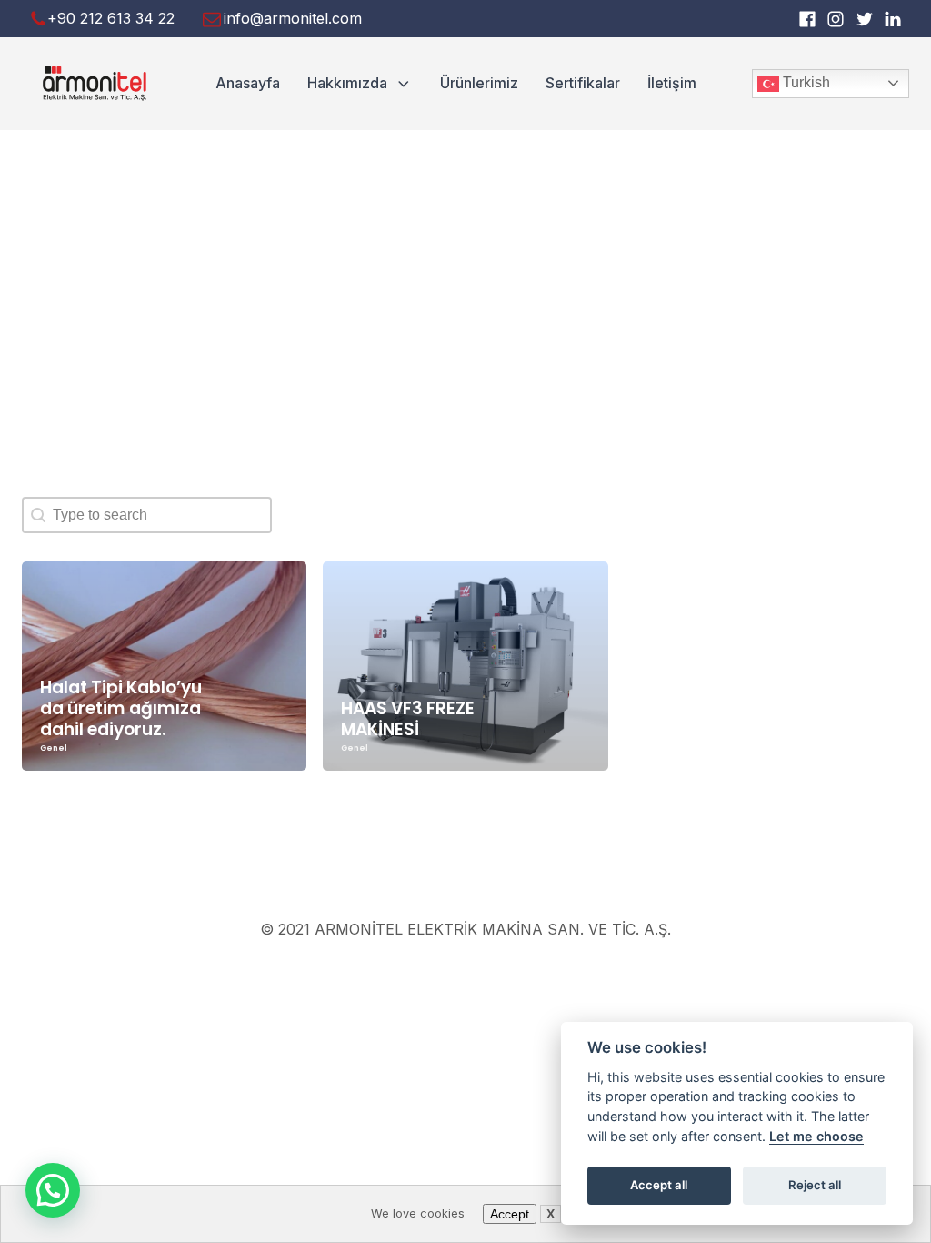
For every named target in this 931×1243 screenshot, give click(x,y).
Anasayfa (247, 83)
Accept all (658, 1184)
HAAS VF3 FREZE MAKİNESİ (408, 719)
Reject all (814, 1184)
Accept (509, 1214)
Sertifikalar (583, 83)
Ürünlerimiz (479, 83)
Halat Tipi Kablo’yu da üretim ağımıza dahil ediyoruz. (121, 708)
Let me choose (816, 1136)
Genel (53, 748)
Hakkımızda (347, 83)
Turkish (804, 82)
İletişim (671, 83)
